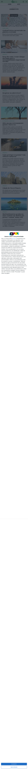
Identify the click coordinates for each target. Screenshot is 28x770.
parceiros (14, 238)
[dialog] (14, 500)
